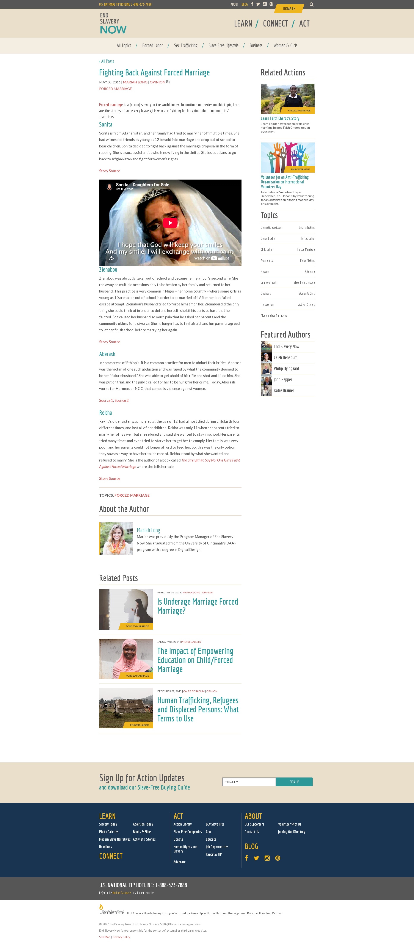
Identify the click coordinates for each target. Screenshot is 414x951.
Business (256, 45)
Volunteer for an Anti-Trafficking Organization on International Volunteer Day (285, 182)
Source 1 (106, 400)
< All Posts (106, 61)
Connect (111, 855)
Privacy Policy (121, 937)
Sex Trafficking (186, 45)
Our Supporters (254, 824)
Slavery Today (108, 824)
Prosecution (267, 304)
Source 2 (122, 400)
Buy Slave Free (215, 824)
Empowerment (268, 282)
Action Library (183, 824)
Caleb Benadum (194, 691)
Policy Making (307, 260)
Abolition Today (143, 824)
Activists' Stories (144, 839)
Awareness (267, 260)
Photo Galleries (109, 831)
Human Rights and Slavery (186, 849)
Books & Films (142, 831)
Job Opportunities (217, 847)
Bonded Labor (268, 238)
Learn (107, 816)
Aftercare (310, 271)
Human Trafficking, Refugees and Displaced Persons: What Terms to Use (198, 709)
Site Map (104, 937)
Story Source (109, 171)
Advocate (180, 862)
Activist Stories (306, 304)
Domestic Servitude (271, 227)
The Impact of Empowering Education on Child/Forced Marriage (195, 660)
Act (178, 816)
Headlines (105, 847)
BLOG (245, 4)
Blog (251, 846)
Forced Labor (152, 45)
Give (209, 831)
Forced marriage (111, 104)
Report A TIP (214, 854)
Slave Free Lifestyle (223, 45)
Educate (211, 839)
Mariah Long (135, 82)
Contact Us (252, 831)
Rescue (265, 271)
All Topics (124, 45)
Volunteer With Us (289, 824)
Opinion (158, 82)
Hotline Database (122, 893)
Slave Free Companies (188, 831)
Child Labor (267, 249)
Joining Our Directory (291, 831)
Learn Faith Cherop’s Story (280, 118)
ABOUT (234, 4)
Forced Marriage (115, 88)
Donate (178, 839)
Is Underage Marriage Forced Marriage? (197, 605)
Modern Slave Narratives (274, 315)
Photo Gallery (191, 641)
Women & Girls (285, 45)
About (253, 816)
